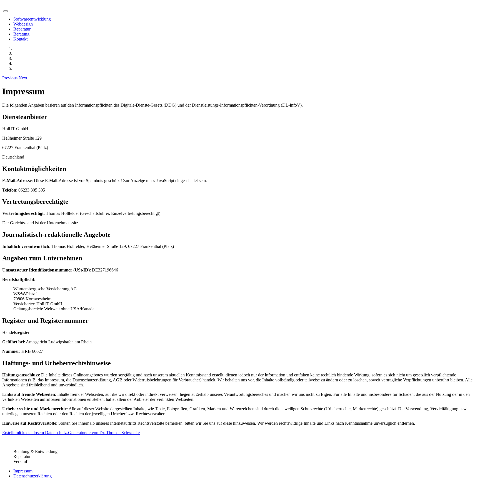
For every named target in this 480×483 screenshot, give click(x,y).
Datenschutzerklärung (32, 476)
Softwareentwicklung (32, 19)
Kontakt (20, 39)
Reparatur (22, 29)
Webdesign (23, 24)
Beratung (21, 34)
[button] (10, 78)
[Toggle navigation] (5, 11)
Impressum (22, 471)
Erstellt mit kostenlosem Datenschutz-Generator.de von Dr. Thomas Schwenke (71, 432)
